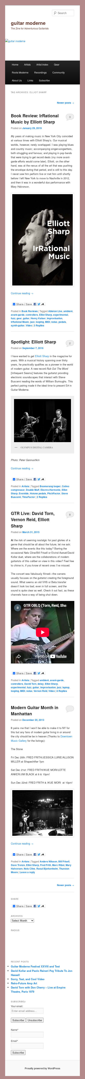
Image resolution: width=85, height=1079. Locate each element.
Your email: (17, 1006)
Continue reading (22, 293)
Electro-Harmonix (50, 490)
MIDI (47, 322)
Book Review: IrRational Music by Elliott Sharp (35, 119)
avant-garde (18, 314)
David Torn (30, 684)
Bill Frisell (63, 861)
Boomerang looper (50, 486)
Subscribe (44, 80)
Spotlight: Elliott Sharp (33, 342)
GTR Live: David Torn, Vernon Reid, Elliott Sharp (33, 519)
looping (40, 322)
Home (15, 64)
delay (41, 684)
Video (29, 325)
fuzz (13, 318)
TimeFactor (28, 497)
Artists (27, 64)
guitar (26, 318)
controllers (32, 314)
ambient (68, 311)
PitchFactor (53, 493)
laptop (65, 687)
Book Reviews (30, 311)
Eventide (24, 493)
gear (19, 318)
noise (54, 322)
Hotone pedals (38, 493)
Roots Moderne (20, 72)
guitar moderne (28, 22)
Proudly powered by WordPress (42, 1068)
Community (58, 72)
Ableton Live (55, 311)
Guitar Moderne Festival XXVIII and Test (35, 966)
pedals (62, 322)
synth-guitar (18, 325)
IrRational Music (20, 322)
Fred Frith (45, 865)
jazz (32, 322)
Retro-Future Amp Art (24, 983)
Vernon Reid (40, 691)
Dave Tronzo (18, 865)
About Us (17, 80)
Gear (56, 64)
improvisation (54, 318)
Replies (39, 325)
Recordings (40, 72)
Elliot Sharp (45, 314)
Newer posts (65, 102)
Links (30, 80)
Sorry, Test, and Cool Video (27, 979)
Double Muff (32, 490)
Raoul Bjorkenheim (47, 868)
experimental (60, 314)
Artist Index (42, 64)
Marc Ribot (58, 865)
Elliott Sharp (42, 356)
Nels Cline (29, 868)
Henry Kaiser (38, 318)
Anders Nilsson (48, 861)
